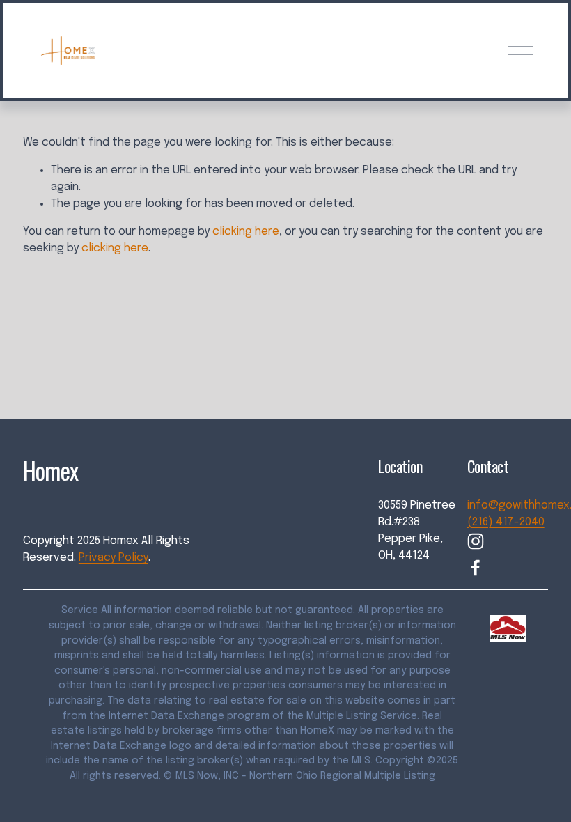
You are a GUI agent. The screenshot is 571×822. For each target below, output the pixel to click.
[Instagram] (475, 541)
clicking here (245, 232)
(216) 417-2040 (506, 522)
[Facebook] (475, 567)
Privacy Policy (113, 558)
